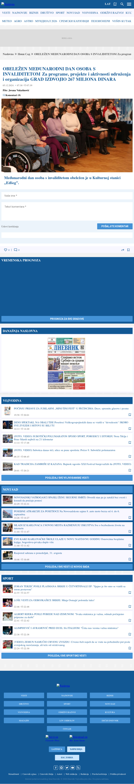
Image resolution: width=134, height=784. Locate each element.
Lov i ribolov (67, 720)
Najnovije (19, 12)
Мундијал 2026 (46, 21)
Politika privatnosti (118, 774)
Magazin (24, 720)
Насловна (67, 757)
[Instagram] (61, 768)
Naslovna (8, 54)
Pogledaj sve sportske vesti (67, 655)
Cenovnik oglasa (29, 774)
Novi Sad (73, 12)
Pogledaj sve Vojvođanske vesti (67, 477)
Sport (60, 12)
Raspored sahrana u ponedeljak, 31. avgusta (67, 556)
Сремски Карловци (74, 21)
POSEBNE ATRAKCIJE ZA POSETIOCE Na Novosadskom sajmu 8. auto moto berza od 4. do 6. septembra (67, 514)
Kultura (110, 712)
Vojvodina (90, 12)
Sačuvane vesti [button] (115, 4)
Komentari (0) (13, 95)
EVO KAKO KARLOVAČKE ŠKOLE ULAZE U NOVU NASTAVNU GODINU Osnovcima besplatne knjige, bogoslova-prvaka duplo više (67, 542)
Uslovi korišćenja (9, 226)
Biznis (33, 12)
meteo (7, 21)
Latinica (57, 749)
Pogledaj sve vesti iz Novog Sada (67, 566)
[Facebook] (56, 768)
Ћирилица (76, 749)
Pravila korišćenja (99, 774)
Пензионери (100, 21)
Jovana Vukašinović (19, 90)
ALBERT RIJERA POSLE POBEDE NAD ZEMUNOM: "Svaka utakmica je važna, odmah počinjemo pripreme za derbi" (67, 617)
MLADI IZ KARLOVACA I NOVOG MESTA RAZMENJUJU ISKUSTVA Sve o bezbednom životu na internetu (67, 528)
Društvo (47, 12)
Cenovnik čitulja (46, 774)
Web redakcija (71, 774)
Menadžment (13, 774)
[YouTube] (72, 768)
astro (28, 21)
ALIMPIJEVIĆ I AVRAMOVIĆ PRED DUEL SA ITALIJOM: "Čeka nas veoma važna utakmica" (67, 631)
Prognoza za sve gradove (67, 318)
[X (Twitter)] (67, 768)
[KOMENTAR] (15, 250)
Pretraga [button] (122, 4)
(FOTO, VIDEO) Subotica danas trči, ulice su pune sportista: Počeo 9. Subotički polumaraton (67, 453)
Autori (59, 774)
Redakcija (85, 774)
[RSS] (78, 768)
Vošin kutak (121, 21)
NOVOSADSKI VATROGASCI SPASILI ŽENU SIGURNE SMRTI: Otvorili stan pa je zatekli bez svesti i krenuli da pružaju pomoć (67, 500)
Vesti (6, 12)
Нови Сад (24, 54)
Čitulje (67, 728)
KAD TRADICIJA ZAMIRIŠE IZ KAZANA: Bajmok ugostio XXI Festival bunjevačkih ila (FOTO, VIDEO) (67, 467)
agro (18, 21)
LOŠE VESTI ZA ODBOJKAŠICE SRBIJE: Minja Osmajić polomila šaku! (67, 603)
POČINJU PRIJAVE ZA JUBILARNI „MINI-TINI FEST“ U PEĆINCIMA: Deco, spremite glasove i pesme (67, 411)
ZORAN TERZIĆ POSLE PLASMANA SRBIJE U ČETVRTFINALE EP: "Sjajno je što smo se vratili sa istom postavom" (67, 589)
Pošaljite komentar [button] (114, 226)
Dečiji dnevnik (110, 720)
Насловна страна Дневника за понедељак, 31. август (67, 363)
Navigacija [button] (129, 4)
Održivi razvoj (112, 12)
